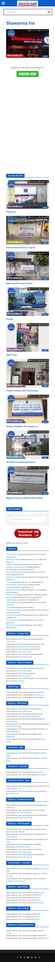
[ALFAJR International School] (27, 444)
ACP (39, 897)
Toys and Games (13, 620)
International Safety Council (20, 247)
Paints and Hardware (14, 615)
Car (42, 695)
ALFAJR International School (20, 462)
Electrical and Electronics (15, 610)
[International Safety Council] (27, 230)
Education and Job (18, 681)
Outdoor (43, 774)
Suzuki (9, 319)
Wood (41, 902)
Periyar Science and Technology (22, 390)
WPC (39, 900)
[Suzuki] (27, 301)
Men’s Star (11, 354)
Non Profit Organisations (16, 572)
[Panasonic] (27, 194)
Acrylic (41, 892)
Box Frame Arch (12, 793)
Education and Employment (17, 567)
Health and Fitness (13, 559)
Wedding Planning (22, 847)
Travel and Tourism (13, 602)
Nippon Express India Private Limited (24, 498)
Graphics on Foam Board (16, 881)
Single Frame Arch (13, 788)
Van (42, 692)
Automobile (10, 582)
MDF (39, 895)
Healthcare (10, 564)
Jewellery (9, 600)
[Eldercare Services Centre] (27, 265)
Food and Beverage (13, 554)
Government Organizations (17, 584)
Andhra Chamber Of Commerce (22, 426)
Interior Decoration (13, 625)
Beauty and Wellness (14, 577)
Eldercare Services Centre (19, 283)
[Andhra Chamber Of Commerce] (27, 408)
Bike (43, 697)
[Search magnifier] (49, 12)
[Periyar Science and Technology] (27, 373)
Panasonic (11, 211)
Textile (8, 607)
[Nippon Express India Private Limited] (27, 480)
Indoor (41, 772)
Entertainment (11, 595)
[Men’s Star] (27, 337)
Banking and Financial (14, 590)
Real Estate (10, 597)
